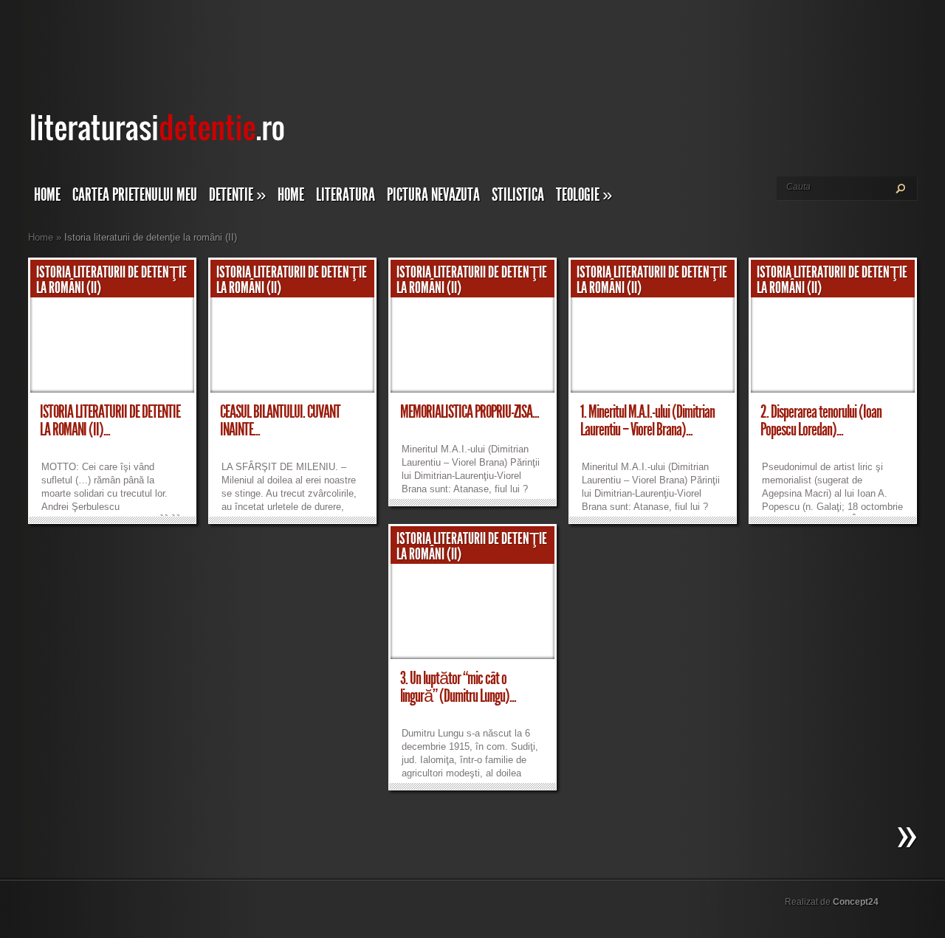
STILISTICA (518, 195)
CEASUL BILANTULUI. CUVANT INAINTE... (280, 420)
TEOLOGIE (584, 195)
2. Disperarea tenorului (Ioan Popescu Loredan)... (821, 420)
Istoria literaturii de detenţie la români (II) (111, 280)
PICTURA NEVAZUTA (433, 195)
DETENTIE (237, 195)
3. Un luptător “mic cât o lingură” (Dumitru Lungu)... (458, 687)
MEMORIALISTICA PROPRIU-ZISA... (469, 411)
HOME (291, 195)
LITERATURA (345, 195)
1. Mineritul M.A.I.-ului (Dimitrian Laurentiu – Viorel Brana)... (647, 420)
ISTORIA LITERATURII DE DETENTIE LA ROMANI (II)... (110, 420)
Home (47, 195)
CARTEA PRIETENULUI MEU (134, 195)
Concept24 (856, 902)
